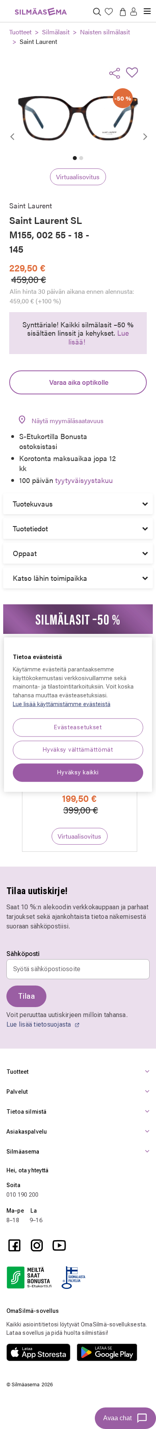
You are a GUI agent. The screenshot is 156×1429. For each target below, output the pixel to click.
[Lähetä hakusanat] (97, 11)
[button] (134, 12)
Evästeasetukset (78, 727)
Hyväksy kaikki (77, 772)
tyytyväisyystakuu (84, 480)
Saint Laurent (38, 41)
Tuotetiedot (30, 528)
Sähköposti (23, 954)
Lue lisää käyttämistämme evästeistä (61, 704)
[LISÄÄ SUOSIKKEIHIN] (134, 72)
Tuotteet (20, 31)
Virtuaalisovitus (78, 176)
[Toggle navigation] (147, 8)
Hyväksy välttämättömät (78, 749)
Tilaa (26, 996)
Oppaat (25, 553)
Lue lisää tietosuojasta (39, 1024)
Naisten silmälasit (105, 31)
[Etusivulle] (41, 7)
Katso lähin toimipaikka (50, 578)
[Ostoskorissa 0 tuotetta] (121, 11)
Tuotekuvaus (33, 504)
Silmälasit (56, 31)
